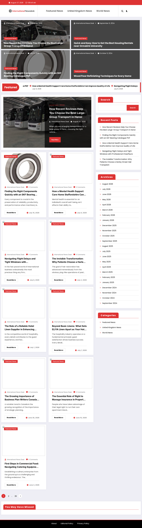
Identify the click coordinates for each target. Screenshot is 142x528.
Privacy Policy (83, 523)
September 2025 (109, 241)
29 (16, 496)
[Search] (122, 11)
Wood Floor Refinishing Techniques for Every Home (102, 76)
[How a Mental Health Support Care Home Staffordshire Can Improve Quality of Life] (71, 168)
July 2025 (106, 251)
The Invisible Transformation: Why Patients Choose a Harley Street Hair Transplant (68, 260)
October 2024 (108, 298)
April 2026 (106, 204)
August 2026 (107, 184)
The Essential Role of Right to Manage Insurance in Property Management (68, 398)
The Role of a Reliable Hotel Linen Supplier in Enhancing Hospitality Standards (19, 328)
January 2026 (108, 220)
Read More (54, 140)
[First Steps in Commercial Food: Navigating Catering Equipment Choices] (23, 440)
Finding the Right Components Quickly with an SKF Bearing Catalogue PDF (32, 74)
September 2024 (109, 303)
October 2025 (108, 236)
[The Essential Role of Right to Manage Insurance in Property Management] (71, 373)
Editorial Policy (67, 523)
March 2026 (107, 210)
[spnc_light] (126, 10)
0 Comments (33, 187)
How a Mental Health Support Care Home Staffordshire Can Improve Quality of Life (60, 86)
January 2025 (108, 282)
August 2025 (107, 246)
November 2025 (109, 230)
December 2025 (109, 225)
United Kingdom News (79, 10)
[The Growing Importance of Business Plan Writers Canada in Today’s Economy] (23, 373)
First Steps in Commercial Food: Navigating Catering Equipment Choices (22, 465)
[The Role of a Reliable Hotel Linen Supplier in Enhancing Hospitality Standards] (23, 303)
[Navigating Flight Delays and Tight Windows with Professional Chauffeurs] (23, 235)
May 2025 (106, 261)
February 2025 (108, 277)
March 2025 (107, 272)
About (54, 523)
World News (103, 10)
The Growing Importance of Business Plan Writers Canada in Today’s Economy (21, 398)
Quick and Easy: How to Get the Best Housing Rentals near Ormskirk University (103, 44)
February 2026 (108, 215)
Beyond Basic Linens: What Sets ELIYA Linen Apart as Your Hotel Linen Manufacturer (69, 328)
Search (105, 99)
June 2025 (106, 256)
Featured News (54, 10)
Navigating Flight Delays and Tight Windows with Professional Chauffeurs (20, 260)
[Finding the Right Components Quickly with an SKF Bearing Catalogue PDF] (23, 168)
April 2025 (106, 267)
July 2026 (106, 189)
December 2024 (109, 287)
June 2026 (106, 194)
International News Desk (14, 23)
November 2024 (109, 292)
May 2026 (106, 199)
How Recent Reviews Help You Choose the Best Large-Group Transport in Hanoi (34, 44)
